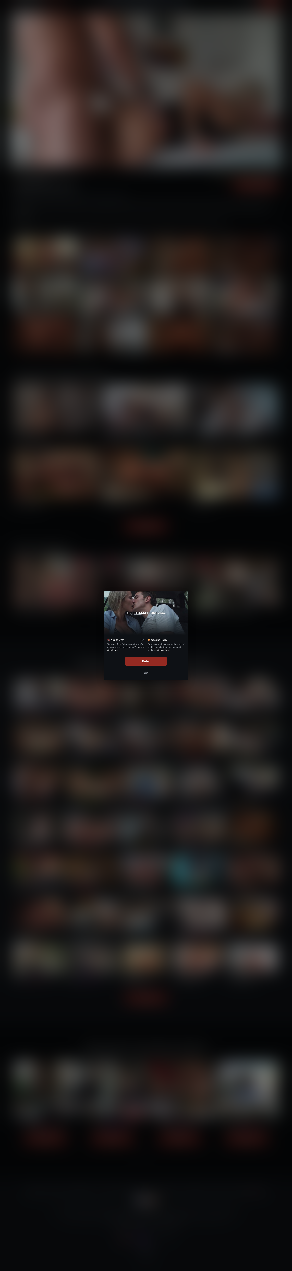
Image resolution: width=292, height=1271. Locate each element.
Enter (146, 661)
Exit (146, 672)
